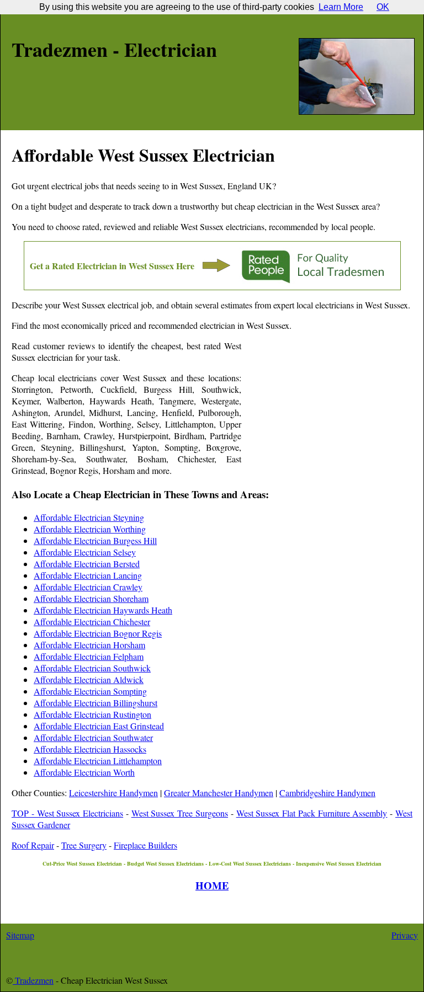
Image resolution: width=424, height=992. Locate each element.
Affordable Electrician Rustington (92, 714)
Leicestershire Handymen (113, 792)
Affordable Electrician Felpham (89, 656)
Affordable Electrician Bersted (87, 563)
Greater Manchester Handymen (218, 792)
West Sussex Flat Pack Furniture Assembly (312, 813)
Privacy (404, 935)
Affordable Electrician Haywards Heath (103, 610)
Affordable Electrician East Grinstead (99, 726)
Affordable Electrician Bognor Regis (98, 633)
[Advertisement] (327, 412)
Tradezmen (33, 980)
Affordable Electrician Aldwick (89, 679)
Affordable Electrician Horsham (89, 644)
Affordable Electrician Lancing (88, 575)
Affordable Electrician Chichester (92, 621)
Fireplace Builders (145, 845)
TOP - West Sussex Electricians (67, 813)
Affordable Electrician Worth (84, 772)
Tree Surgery (84, 845)
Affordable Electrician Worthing (90, 529)
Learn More (341, 7)
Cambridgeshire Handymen (327, 792)
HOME (212, 885)
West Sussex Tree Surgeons (179, 813)
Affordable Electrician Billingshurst (95, 702)
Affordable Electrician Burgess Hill (95, 540)
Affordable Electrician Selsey (85, 552)
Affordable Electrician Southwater (93, 737)
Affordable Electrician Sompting (90, 691)
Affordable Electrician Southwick (92, 668)
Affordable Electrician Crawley (88, 587)
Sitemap (20, 935)
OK (383, 7)
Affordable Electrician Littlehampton (98, 760)
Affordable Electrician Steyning (89, 517)
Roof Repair (33, 845)
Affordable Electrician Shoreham (91, 598)
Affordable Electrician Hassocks (90, 749)
